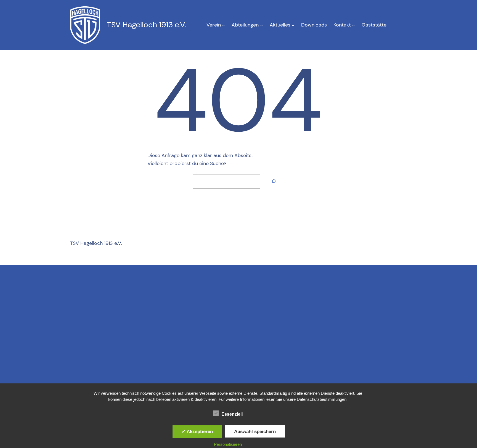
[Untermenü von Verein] (223, 24)
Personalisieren (228, 444)
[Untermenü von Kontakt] (353, 24)
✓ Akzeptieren (197, 431)
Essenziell (232, 414)
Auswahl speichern (255, 431)
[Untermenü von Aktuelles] (293, 24)
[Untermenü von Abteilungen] (261, 24)
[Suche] (273, 181)
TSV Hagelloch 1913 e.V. (146, 25)
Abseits (242, 155)
